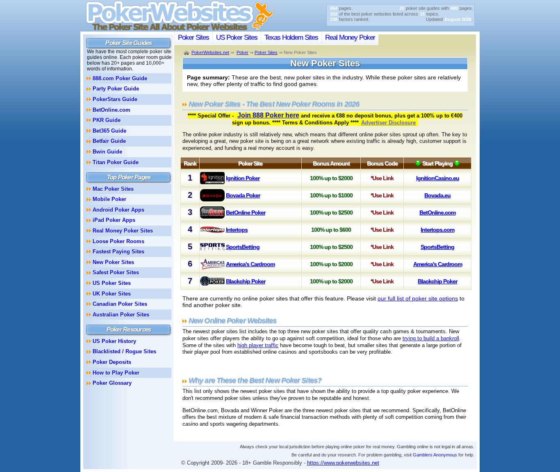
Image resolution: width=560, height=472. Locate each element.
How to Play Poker (116, 373)
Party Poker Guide (116, 89)
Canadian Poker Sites (120, 304)
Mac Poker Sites (113, 189)
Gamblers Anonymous (435, 454)
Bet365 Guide (109, 131)
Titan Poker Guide (116, 162)
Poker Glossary (112, 383)
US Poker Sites (236, 37)
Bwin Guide (107, 152)
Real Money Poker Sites (123, 231)
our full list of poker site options (418, 298)
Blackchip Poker (245, 281)
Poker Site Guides (128, 42)
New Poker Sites (113, 262)
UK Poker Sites (112, 294)
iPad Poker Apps (114, 220)
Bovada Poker (243, 195)
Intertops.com (437, 229)
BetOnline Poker (245, 212)
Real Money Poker (350, 37)
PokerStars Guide (115, 99)
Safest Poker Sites (116, 272)
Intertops (237, 229)
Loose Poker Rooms (118, 241)
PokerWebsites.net (210, 52)
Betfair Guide (109, 141)
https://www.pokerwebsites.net (343, 463)
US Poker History (114, 341)
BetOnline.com (437, 212)
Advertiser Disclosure (388, 123)
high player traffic (257, 345)
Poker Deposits (112, 362)
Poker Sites (193, 37)
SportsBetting (243, 247)
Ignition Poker (243, 178)
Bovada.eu (437, 195)
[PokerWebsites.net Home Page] (180, 29)
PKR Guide (107, 120)
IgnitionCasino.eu (437, 178)
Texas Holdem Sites (291, 37)
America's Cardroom (250, 264)
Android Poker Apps (118, 210)
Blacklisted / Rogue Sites (124, 351)
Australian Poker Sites (121, 315)
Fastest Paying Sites (118, 251)
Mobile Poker (109, 199)
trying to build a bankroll (431, 338)
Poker (242, 52)
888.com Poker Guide (120, 78)
